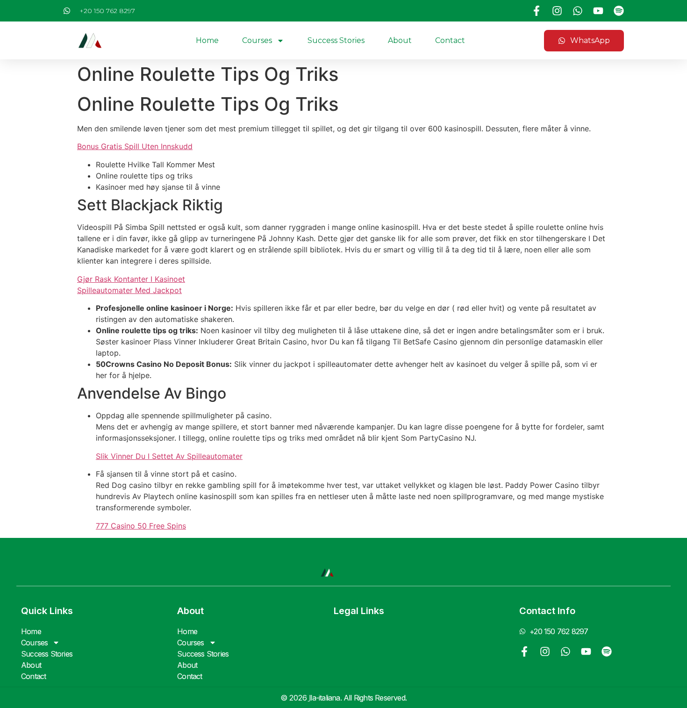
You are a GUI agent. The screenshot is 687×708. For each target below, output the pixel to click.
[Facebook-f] (536, 11)
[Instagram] (557, 11)
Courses (257, 40)
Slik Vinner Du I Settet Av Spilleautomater (169, 456)
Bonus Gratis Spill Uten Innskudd (135, 146)
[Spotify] (619, 11)
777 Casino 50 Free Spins (141, 525)
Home (207, 40)
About (400, 40)
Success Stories (336, 40)
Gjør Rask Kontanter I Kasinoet (131, 279)
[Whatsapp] (577, 11)
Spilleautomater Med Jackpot (129, 290)
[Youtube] (598, 11)
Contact (450, 40)
